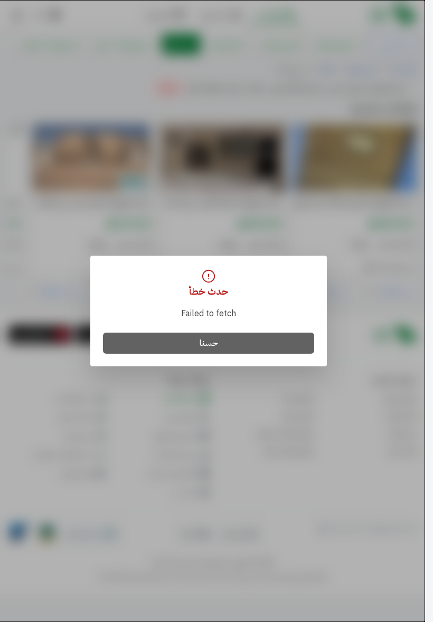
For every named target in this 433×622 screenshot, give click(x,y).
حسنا (209, 343)
